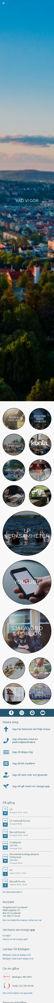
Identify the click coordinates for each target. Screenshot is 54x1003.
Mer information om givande (17, 993)
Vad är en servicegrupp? (15, 939)
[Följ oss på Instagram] (21, 712)
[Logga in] (50, 3)
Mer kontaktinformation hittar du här (22, 920)
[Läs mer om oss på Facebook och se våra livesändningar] (11, 712)
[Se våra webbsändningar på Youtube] (42, 712)
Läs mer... (14, 845)
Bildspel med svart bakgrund (18, 958)
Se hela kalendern (12, 892)
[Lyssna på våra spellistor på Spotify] (32, 712)
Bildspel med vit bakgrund (17, 955)
